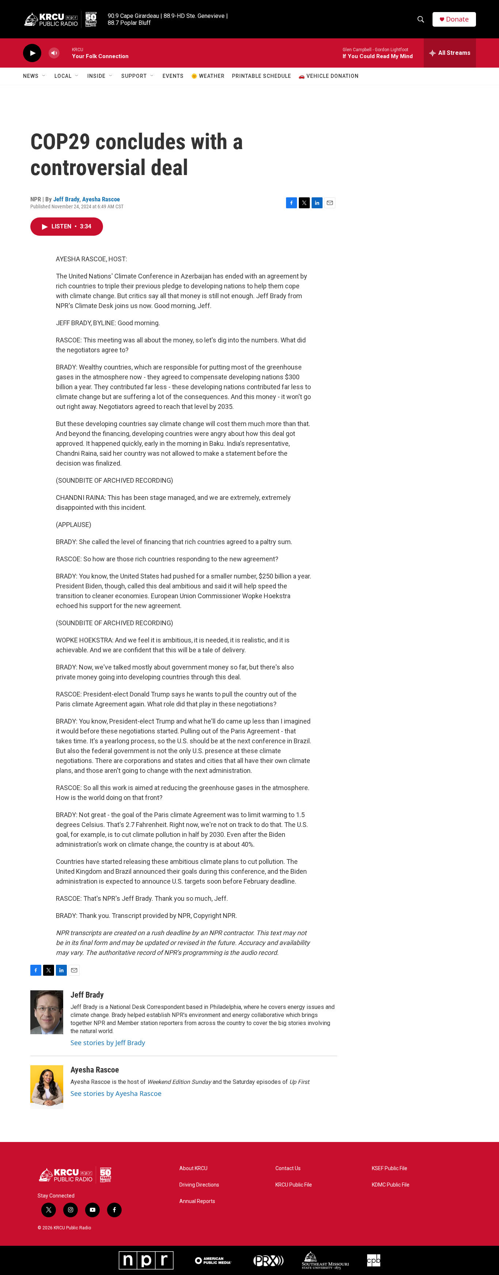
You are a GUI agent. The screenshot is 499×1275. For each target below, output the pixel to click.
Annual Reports (197, 1201)
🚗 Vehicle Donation (328, 76)
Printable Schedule (261, 76)
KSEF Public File (389, 1168)
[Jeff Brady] (46, 1012)
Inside (96, 76)
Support (134, 76)
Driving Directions (199, 1185)
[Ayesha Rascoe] (46, 1087)
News (31, 76)
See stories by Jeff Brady (108, 1042)
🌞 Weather (208, 76)
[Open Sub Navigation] (44, 76)
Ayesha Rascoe (101, 199)
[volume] (54, 53)
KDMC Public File (391, 1185)
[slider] (66, 53)
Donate (457, 19)
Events (173, 76)
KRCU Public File (293, 1185)
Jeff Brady (66, 199)
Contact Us (288, 1168)
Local (63, 76)
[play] (32, 53)
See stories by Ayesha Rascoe (116, 1093)
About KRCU (193, 1168)
